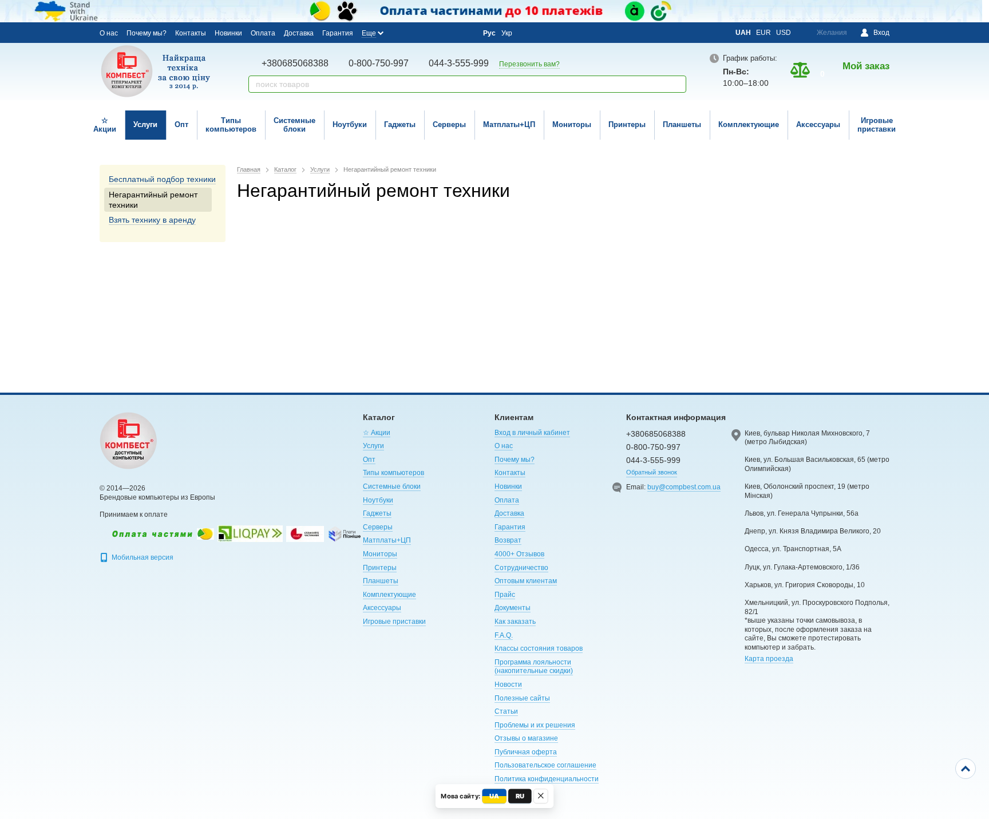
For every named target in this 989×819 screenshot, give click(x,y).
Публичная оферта (525, 752)
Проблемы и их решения (534, 725)
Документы (512, 608)
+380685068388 (295, 63)
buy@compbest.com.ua (684, 487)
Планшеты (682, 124)
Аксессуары (818, 124)
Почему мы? (146, 33)
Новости (508, 684)
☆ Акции (104, 124)
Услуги (145, 124)
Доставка (299, 33)
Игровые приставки (876, 124)
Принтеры (627, 124)
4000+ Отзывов (519, 554)
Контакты (190, 33)
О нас (109, 33)
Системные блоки (294, 124)
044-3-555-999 (459, 63)
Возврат (507, 540)
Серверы (449, 124)
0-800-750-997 (379, 63)
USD (783, 32)
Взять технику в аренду (152, 219)
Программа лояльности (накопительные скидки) (533, 666)
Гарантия (337, 33)
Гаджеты (400, 124)
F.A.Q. (503, 635)
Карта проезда (769, 659)
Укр (506, 33)
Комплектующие (748, 124)
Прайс (504, 595)
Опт (181, 124)
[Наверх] (965, 768)
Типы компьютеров (230, 124)
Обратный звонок (651, 472)
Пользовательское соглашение (545, 765)
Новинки (228, 33)
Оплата (263, 33)
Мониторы (571, 124)
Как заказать (515, 622)
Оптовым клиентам (525, 581)
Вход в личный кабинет (532, 433)
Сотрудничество (521, 568)
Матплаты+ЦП (509, 124)
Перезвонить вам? (529, 64)
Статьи (506, 711)
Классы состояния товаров (538, 648)
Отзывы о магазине (526, 738)
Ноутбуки (350, 124)
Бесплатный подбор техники (162, 179)
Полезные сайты (522, 698)
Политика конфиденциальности (546, 779)
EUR (763, 32)
